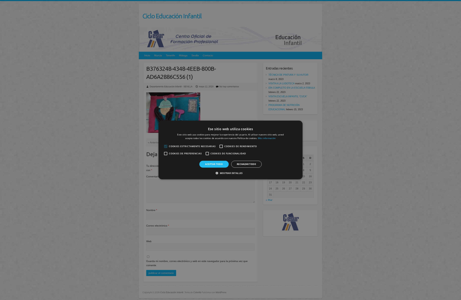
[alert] (230, 150)
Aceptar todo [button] (214, 164)
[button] (230, 173)
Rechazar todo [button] (246, 164)
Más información (267, 138)
